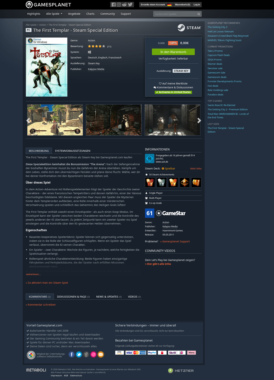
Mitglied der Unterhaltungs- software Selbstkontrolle (51, 355)
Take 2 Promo (215, 50)
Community (107, 13)
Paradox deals (215, 94)
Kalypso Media (96, 69)
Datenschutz (76, 375)
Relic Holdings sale (218, 90)
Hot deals (213, 85)
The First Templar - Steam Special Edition (70, 24)
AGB (66, 375)
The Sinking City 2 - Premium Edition (228, 109)
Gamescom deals (217, 77)
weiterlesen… (33, 274)
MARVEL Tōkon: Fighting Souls (224, 40)
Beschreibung (39, 151)
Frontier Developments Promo (225, 81)
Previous (28, 120)
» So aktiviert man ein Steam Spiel (47, 282)
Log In (197, 4)
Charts (90, 13)
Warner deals (215, 63)
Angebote (74, 13)
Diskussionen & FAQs (73, 296)
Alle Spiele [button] (53, 13)
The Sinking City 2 (217, 27)
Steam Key (94, 63)
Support (126, 13)
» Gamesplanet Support (175, 241)
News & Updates (109, 296)
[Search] (199, 14)
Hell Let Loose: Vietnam (221, 31)
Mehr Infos (196, 168)
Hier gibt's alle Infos (158, 264)
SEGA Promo (215, 59)
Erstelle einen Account (153, 4)
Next (199, 120)
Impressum (56, 375)
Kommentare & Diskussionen (174, 87)
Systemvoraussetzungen (72, 151)
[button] (169, 4)
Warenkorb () (182, 4)
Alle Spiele (31, 24)
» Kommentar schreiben (41, 304)
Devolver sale (215, 68)
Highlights (33, 13)
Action (42, 24)
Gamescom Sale (216, 72)
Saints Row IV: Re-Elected (221, 105)
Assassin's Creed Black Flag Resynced (228, 35)
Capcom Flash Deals (219, 55)
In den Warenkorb (173, 52)
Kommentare (40, 296)
